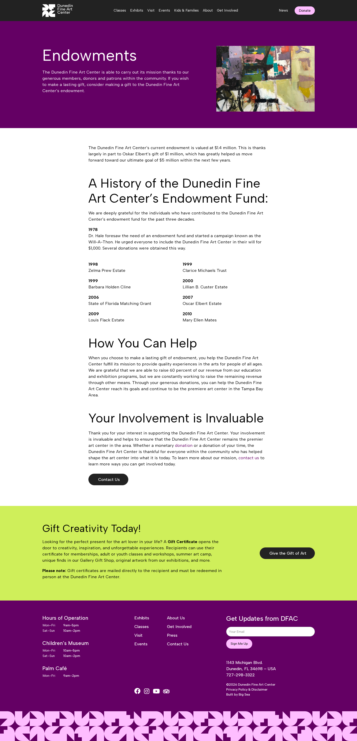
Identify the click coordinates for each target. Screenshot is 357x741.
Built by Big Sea (238, 694)
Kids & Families (186, 10)
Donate (305, 10)
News (283, 10)
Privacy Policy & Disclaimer (247, 689)
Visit (151, 10)
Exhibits (136, 10)
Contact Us (109, 479)
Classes (120, 10)
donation (184, 445)
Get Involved (227, 10)
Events (164, 10)
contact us (248, 457)
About (208, 10)
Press (172, 635)
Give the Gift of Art (287, 553)
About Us (176, 617)
